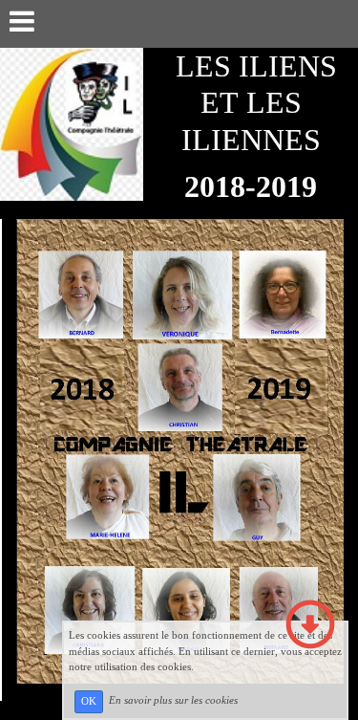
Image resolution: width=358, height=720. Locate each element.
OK (88, 701)
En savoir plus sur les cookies (173, 701)
